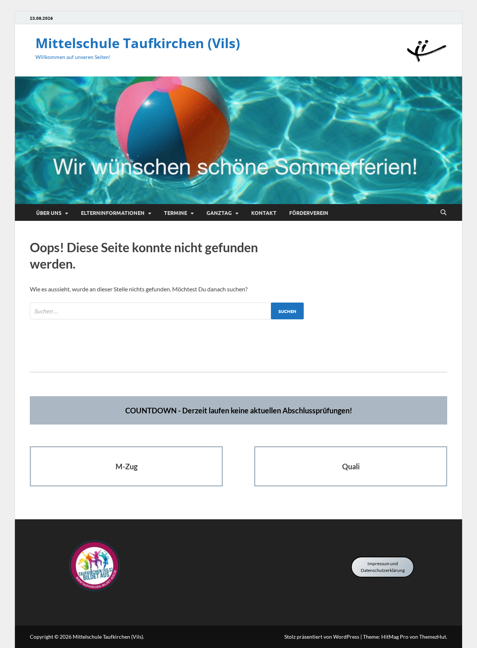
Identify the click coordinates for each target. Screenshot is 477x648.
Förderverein (308, 212)
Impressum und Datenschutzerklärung (383, 567)
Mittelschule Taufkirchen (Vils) (137, 43)
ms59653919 (239, 349)
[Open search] (443, 212)
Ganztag (219, 212)
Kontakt (264, 212)
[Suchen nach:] (167, 311)
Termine (175, 212)
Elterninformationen (113, 212)
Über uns (48, 212)
